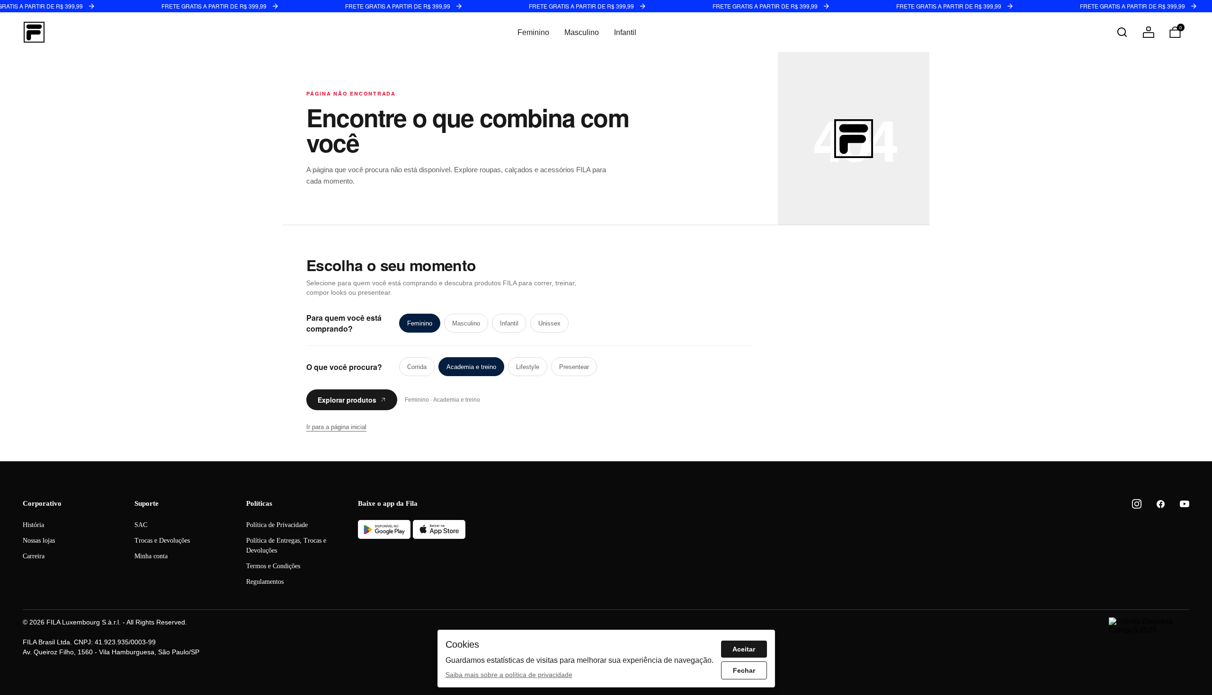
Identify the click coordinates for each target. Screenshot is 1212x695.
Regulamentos (265, 581)
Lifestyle (527, 366)
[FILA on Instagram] (1136, 504)
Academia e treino (471, 366)
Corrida (417, 366)
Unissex (549, 323)
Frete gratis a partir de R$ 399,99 (214, 6)
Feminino (533, 32)
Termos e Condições (273, 566)
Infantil (625, 32)
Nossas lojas (39, 540)
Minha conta (151, 556)
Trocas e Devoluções (162, 540)
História (33, 524)
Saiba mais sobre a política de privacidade (509, 674)
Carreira (34, 556)
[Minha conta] (1148, 32)
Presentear (574, 366)
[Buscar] (1122, 32)
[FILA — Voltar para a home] (34, 32)
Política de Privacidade (277, 524)
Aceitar (743, 649)
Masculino (581, 32)
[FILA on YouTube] (1184, 504)
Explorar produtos (347, 400)
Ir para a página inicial (336, 427)
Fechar (744, 670)
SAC (140, 524)
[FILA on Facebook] (1161, 504)
